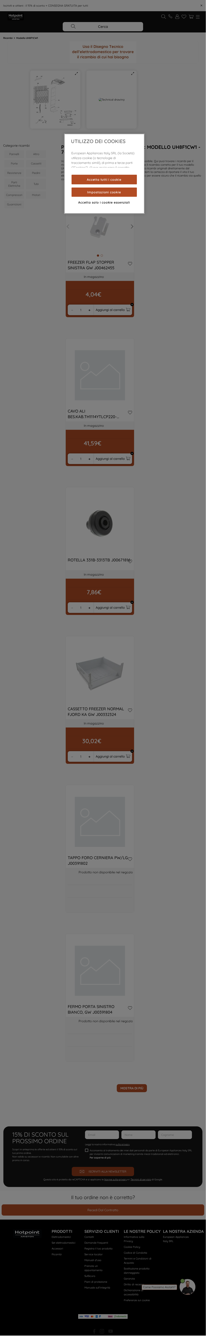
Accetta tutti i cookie (104, 180)
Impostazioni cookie (104, 192)
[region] (104, 174)
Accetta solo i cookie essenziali (104, 202)
